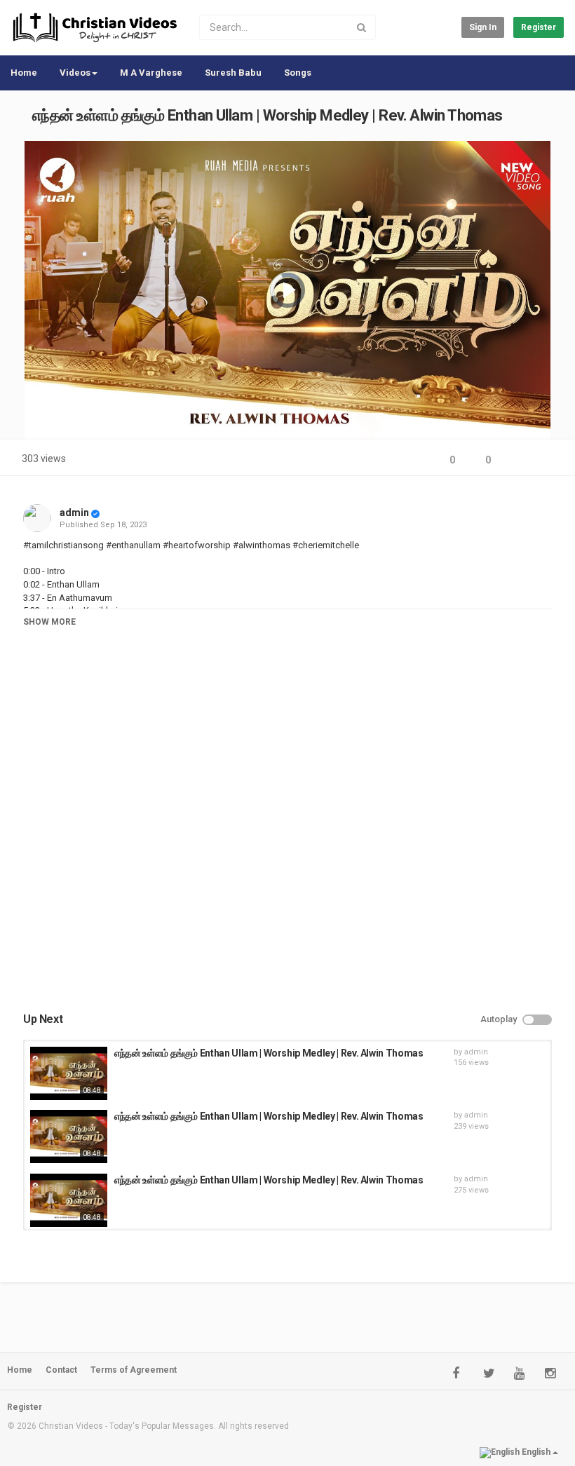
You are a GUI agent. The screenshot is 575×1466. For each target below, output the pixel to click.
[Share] (517, 460)
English (536, 1452)
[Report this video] (551, 460)
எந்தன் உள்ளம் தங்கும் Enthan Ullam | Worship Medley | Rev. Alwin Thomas (269, 1053)
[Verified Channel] (95, 512)
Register (538, 27)
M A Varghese (151, 72)
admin (74, 512)
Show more (49, 622)
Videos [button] (75, 72)
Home (24, 72)
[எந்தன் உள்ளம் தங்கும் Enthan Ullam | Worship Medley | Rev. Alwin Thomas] (68, 1073)
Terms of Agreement (133, 1370)
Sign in (482, 27)
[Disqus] (287, 833)
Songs (297, 72)
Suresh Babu (233, 72)
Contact (61, 1370)
